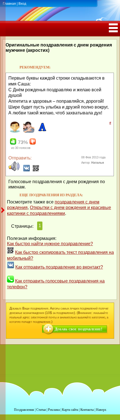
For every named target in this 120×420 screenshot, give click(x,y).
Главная (9, 4)
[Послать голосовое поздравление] (14, 170)
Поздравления (24, 410)
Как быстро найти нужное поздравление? (50, 243)
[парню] (28, 131)
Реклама (54, 410)
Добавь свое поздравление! (78, 329)
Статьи (41, 410)
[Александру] (41, 131)
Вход (22, 4)
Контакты (87, 410)
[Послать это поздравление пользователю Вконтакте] (26, 170)
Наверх (101, 410)
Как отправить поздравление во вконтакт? (59, 267)
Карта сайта (70, 410)
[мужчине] (14, 131)
